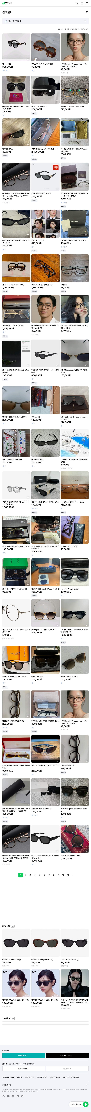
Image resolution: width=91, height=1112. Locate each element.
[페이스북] (3, 1096)
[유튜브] (8, 1096)
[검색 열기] (76, 3)
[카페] (13, 1096)
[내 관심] (82, 3)
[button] (85, 21)
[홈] (7, 3)
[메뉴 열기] (87, 3)
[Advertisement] (48, 901)
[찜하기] (28, 59)
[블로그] (18, 1096)
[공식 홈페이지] (22, 1096)
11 (68, 875)
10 (63, 875)
